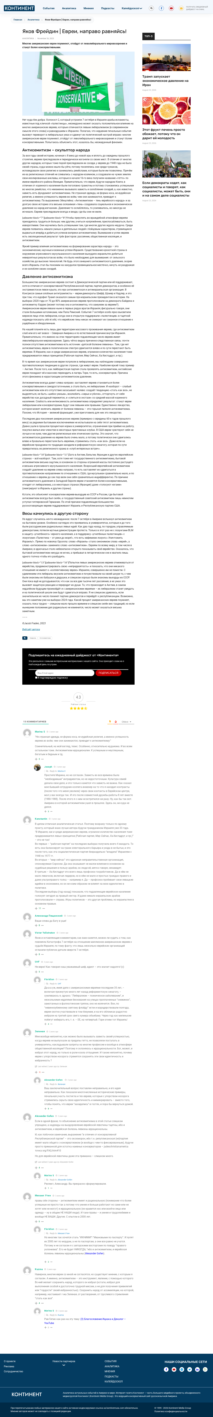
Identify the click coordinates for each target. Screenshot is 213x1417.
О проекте (9, 1361)
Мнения (89, 8)
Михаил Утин (64, 1233)
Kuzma (61, 1315)
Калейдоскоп (130, 8)
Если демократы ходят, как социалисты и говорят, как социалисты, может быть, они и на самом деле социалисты (166, 189)
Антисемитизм (45, 638)
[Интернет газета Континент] (27, 1394)
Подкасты (107, 8)
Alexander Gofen (53, 1080)
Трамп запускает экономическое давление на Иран (165, 81)
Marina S (61, 771)
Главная (18, 19)
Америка (33, 638)
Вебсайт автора (31, 629)
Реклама (9, 1366)
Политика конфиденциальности (170, 1411)
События (49, 8)
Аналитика (69, 8)
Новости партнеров (64, 1361)
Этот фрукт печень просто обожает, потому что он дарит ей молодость (163, 134)
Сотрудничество (13, 1371)
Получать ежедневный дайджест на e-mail (197, 8)
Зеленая (61, 1084)
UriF (59, 983)
